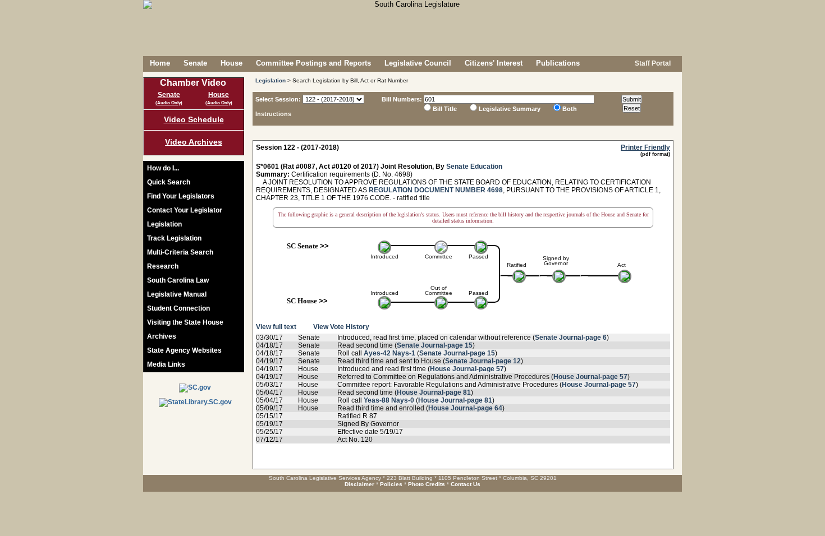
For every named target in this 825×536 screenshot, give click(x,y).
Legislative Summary (509, 108)
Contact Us (465, 484)
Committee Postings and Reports (313, 63)
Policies (391, 484)
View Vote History (341, 327)
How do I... (163, 168)
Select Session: (278, 99)
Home (160, 63)
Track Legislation (174, 238)
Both (569, 108)
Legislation (164, 224)
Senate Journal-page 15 (435, 345)
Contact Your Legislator (184, 210)
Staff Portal (652, 63)
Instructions (273, 113)
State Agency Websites (184, 350)
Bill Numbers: (402, 99)
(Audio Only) (168, 102)
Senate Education (474, 166)
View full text (276, 327)
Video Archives (193, 141)
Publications (558, 63)
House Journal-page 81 (434, 392)
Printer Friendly (645, 147)
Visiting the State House (185, 322)
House (231, 63)
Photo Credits (426, 484)
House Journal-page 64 (465, 408)
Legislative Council (417, 63)
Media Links (166, 364)
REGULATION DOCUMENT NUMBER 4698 (436, 190)
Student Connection (178, 308)
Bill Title (445, 108)
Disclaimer (359, 484)
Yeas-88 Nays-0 (389, 400)
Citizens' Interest (493, 63)
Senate (195, 63)
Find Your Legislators (180, 196)
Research (162, 266)
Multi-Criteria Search (180, 252)
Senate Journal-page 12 (483, 361)
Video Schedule (194, 119)
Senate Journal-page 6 (571, 337)
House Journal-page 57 (467, 369)
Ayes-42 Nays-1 (389, 353)
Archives (161, 336)
